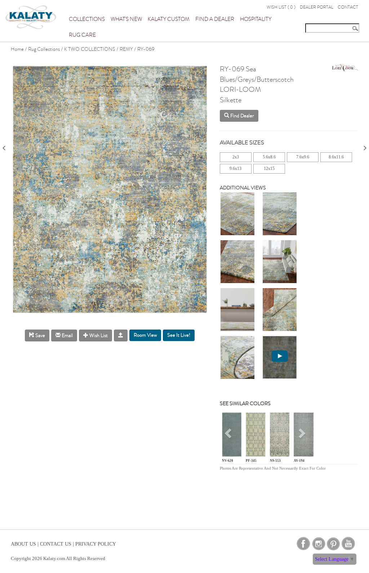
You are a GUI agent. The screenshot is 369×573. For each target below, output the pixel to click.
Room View (145, 335)
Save (39, 335)
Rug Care (82, 35)
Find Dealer (241, 115)
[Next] (364, 145)
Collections (87, 19)
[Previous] (4, 145)
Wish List (98, 335)
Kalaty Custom (169, 19)
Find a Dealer (214, 19)
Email (67, 335)
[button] (229, 436)
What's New (126, 19)
